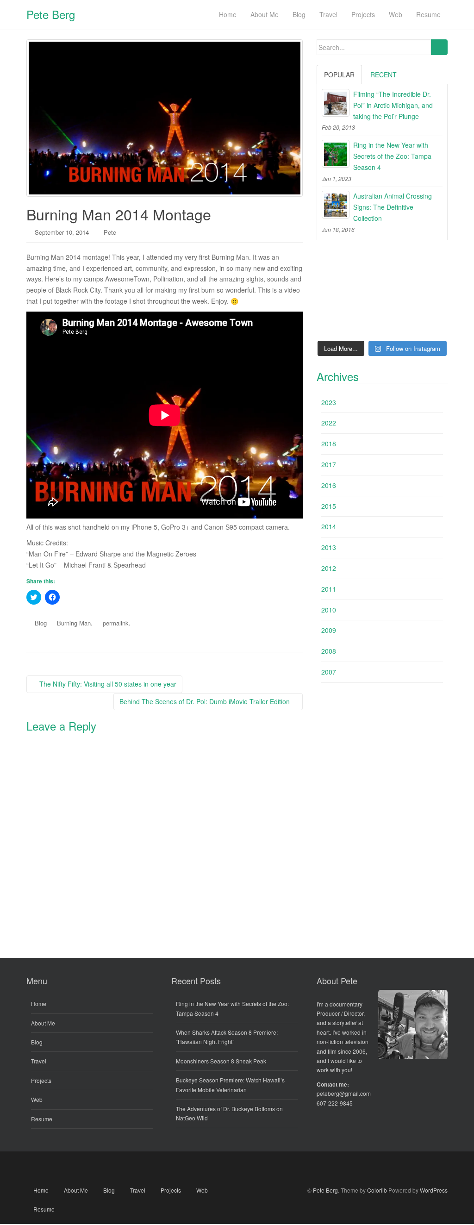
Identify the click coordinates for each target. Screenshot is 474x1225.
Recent (383, 74)
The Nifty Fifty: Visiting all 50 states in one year (106, 683)
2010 (328, 609)
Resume (41, 1119)
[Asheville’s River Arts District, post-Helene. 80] (382, 267)
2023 (328, 402)
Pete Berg (50, 14)
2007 (328, 671)
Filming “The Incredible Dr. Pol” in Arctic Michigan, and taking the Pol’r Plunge (393, 105)
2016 (328, 485)
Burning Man (74, 623)
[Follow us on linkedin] (263, 1168)
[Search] (439, 47)
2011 (328, 589)
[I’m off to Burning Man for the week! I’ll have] (337, 294)
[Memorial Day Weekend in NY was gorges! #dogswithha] (382, 321)
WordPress (434, 1190)
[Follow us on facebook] (184, 1168)
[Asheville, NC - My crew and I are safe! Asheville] (427, 267)
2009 (328, 630)
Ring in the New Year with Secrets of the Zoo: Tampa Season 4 (392, 156)
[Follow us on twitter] (211, 1168)
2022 (328, 422)
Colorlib (377, 1190)
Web (37, 1099)
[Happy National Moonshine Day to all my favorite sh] (337, 321)
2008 (328, 651)
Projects (41, 1080)
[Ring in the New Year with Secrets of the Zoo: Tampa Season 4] (335, 154)
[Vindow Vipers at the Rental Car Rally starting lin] (427, 294)
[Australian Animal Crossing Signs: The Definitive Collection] (335, 205)
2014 (328, 526)
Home (38, 1003)
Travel (38, 1061)
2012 (328, 568)
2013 (328, 547)
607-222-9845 (335, 1103)
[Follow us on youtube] (237, 1168)
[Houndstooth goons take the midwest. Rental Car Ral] (427, 321)
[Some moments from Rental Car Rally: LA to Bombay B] (382, 294)
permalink (116, 623)
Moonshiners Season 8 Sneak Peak (221, 1061)
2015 (328, 506)
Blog (41, 623)
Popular (339, 74)
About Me (43, 1023)
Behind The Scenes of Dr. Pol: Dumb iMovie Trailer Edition (205, 701)
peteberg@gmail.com (344, 1093)
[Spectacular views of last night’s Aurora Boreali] (337, 267)
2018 (328, 443)
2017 (328, 464)
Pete (110, 232)
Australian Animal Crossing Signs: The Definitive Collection (392, 207)
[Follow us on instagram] (290, 1168)
